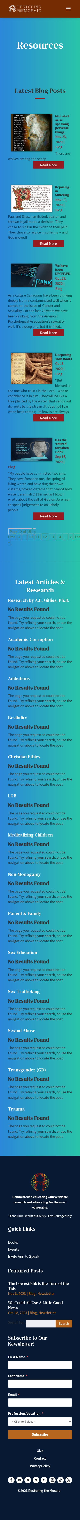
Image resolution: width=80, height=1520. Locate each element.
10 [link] (31, 536)
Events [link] (13, 1250)
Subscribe (40, 1434)
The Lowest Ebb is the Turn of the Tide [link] (38, 1286)
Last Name (16, 1376)
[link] (25, 8)
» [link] (71, 536)
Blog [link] (58, 147)
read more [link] (48, 165)
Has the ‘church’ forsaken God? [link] (62, 446)
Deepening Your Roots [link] (63, 356)
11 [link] (38, 536)
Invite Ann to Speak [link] (23, 1257)
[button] (68, 11)
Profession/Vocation (24, 1413)
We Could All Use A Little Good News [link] (35, 1305)
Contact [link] (40, 1459)
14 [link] (59, 536)
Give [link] (40, 1451)
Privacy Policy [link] (40, 1466)
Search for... (17, 1322)
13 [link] (52, 536)
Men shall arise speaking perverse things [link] (62, 124)
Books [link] (13, 1243)
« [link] (19, 536)
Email (12, 1394)
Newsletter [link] (46, 1293)
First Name (16, 1357)
